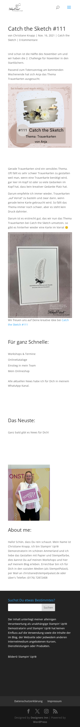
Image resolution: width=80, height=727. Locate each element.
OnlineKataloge (17, 359)
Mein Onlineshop (19, 371)
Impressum (54, 701)
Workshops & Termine (22, 354)
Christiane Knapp (24, 35)
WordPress (40, 722)
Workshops (49, 560)
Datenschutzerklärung (28, 701)
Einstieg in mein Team (22, 365)
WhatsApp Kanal (18, 385)
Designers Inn (39, 717)
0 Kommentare (28, 40)
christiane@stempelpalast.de (41, 573)
